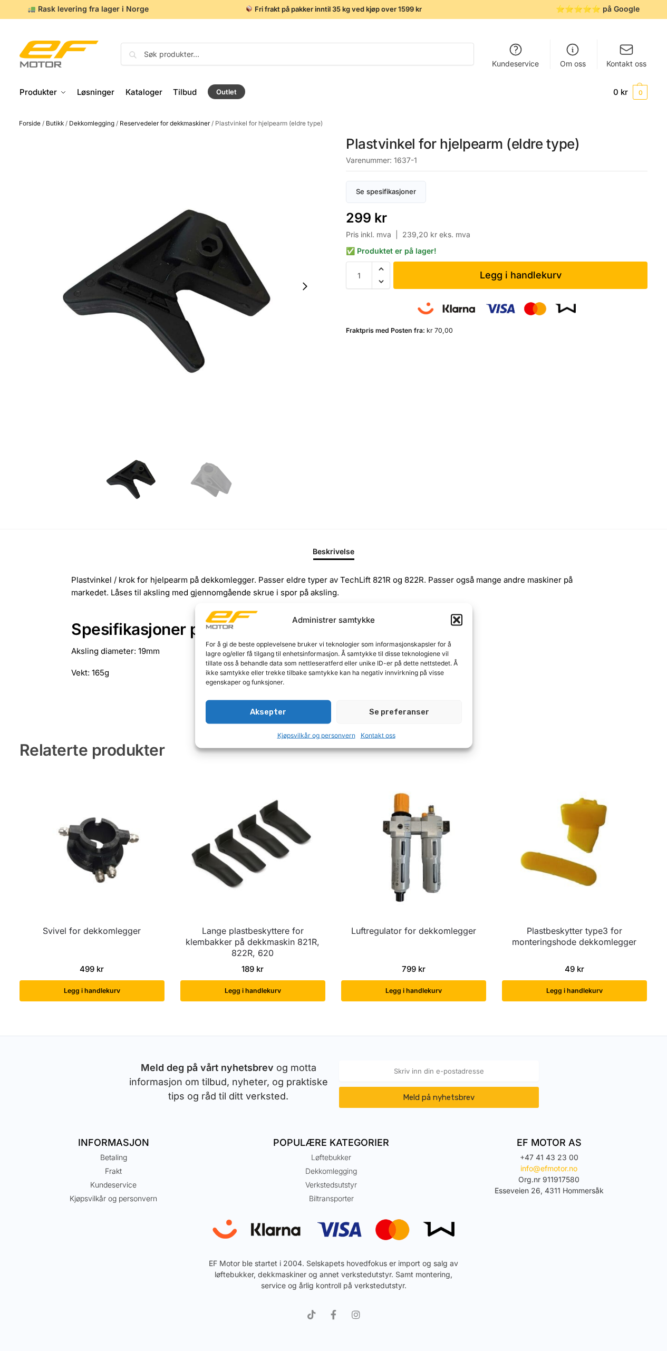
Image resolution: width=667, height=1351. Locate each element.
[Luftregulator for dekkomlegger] (413, 845)
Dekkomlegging (91, 123)
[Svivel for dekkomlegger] (92, 845)
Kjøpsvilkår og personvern (316, 735)
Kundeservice (515, 63)
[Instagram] (356, 1314)
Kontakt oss (378, 735)
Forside (30, 123)
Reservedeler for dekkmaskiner (165, 123)
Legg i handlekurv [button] (92, 991)
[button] (456, 620)
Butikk (55, 123)
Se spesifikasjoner (386, 191)
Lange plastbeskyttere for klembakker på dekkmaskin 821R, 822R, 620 (253, 941)
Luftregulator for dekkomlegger (413, 930)
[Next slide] (305, 286)
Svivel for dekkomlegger (92, 930)
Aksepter (268, 712)
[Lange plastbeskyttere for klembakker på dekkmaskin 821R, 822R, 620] (252, 845)
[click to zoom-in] (170, 286)
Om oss (573, 63)
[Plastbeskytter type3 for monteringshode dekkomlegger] (574, 845)
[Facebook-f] (334, 1314)
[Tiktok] (311, 1314)
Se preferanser (399, 712)
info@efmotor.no (548, 1168)
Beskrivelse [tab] (333, 551)
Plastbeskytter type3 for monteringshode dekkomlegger (574, 936)
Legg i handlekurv (521, 275)
